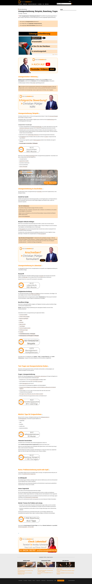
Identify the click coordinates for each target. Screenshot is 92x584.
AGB (55, 580)
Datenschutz (43, 580)
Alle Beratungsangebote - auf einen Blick (26, 526)
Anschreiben (39, 191)
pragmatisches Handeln (24, 160)
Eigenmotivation (22, 324)
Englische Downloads (32, 4)
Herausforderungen (38, 126)
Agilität (20, 320)
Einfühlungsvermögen (23, 329)
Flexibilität (21, 331)
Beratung (47, 4)
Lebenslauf (21, 268)
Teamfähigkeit (22, 326)
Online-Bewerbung (23, 9)
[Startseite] (25, 1)
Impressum (38, 580)
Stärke (34, 82)
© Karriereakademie (71, 580)
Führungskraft (22, 228)
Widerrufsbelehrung (50, 580)
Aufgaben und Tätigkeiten (35, 293)
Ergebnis (51, 89)
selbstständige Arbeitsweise (33, 134)
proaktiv (46, 136)
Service (34, 580)
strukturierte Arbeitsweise (24, 128)
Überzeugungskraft (42, 233)
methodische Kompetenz (47, 86)
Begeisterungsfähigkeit (23, 318)
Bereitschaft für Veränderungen (32, 497)
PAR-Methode (27, 216)
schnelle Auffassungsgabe (24, 316)
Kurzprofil (41, 275)
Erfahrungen (25, 277)
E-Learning (40, 4)
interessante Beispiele (53, 116)
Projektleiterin (23, 136)
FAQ (43, 4)
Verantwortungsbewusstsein (24, 328)
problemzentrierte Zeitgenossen (29, 473)
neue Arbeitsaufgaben (34, 379)
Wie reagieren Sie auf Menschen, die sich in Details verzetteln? (31, 393)
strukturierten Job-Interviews (40, 376)
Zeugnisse (20, 4)
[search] (71, 3)
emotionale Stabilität (23, 314)
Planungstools (25, 383)
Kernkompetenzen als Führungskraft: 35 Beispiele (29, 335)
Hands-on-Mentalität (23, 166)
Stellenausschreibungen (30, 155)
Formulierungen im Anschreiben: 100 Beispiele (28, 143)
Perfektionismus (26, 205)
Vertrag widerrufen (61, 580)
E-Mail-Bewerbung (50, 119)
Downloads (25, 4)
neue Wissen (39, 381)
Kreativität (21, 322)
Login (69, 1)
